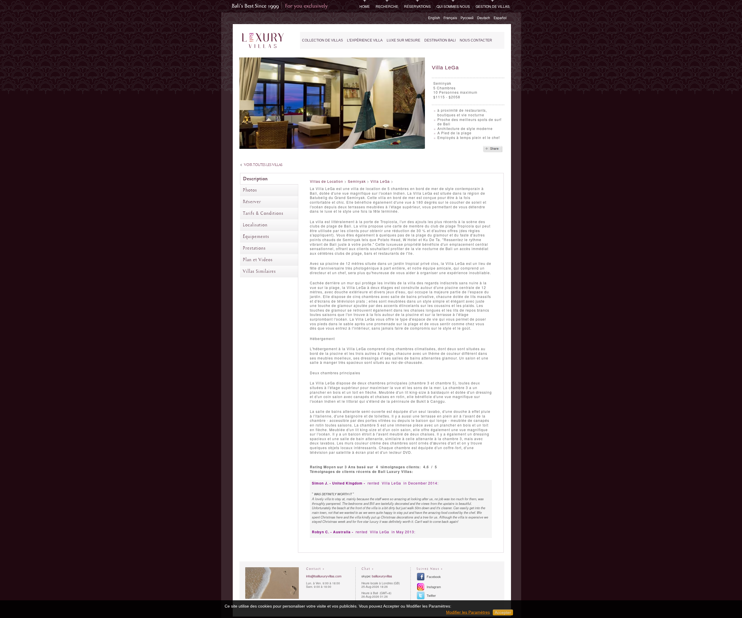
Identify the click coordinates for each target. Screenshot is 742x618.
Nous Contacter (476, 40)
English (434, 17)
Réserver (252, 202)
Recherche (387, 6)
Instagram (434, 586)
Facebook (434, 576)
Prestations (254, 248)
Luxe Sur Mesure (403, 40)
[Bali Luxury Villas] (262, 41)
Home (364, 6)
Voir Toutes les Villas (263, 165)
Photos (250, 190)
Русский (467, 17)
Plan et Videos (258, 260)
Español (500, 17)
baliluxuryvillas (382, 576)
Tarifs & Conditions (263, 213)
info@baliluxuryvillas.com (323, 576)
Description (255, 179)
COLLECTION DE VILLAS (322, 40)
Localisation (255, 225)
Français (450, 17)
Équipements (256, 237)
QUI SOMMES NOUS (453, 6)
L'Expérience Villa (365, 40)
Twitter (431, 595)
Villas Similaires (259, 271)
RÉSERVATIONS (417, 6)
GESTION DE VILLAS (493, 6)
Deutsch (483, 17)
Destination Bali (440, 40)
